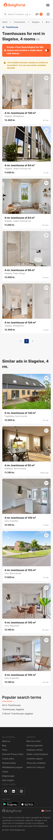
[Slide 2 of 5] (25, 106)
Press (4, 750)
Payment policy (9, 763)
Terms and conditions (36, 763)
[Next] (32, 341)
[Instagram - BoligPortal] (21, 791)
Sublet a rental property (37, 754)
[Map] (48, 14)
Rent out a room (33, 741)
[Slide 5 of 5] (30, 106)
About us (6, 741)
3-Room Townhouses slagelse (17, 713)
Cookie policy (8, 758)
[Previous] (20, 341)
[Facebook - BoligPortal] (5, 791)
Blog (4, 745)
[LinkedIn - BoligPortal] (13, 791)
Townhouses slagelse (13, 709)
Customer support (34, 758)
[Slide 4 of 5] (28, 106)
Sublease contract (34, 750)
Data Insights (8, 780)
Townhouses (19, 22)
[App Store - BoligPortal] (27, 804)
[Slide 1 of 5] (23, 106)
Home (4, 22)
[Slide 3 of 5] (26, 106)
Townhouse (12, 27)
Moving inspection (34, 745)
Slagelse (35, 22)
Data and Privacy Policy (12, 754)
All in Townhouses (11, 705)
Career (5, 771)
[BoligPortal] (14, 5)
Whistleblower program (12, 767)
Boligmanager (8, 776)
